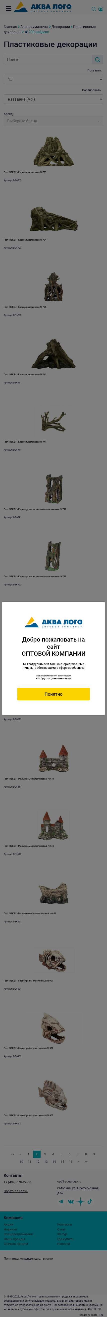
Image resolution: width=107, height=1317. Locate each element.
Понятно (53, 694)
